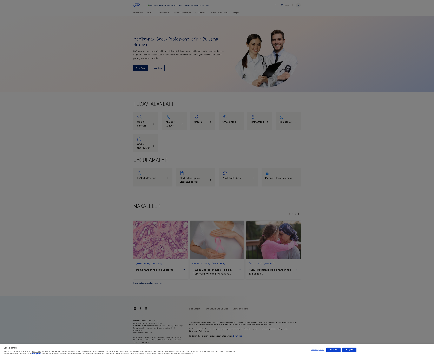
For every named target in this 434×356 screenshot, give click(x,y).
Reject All (333, 350)
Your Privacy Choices (317, 350)
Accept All (349, 350)
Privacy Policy (36, 354)
